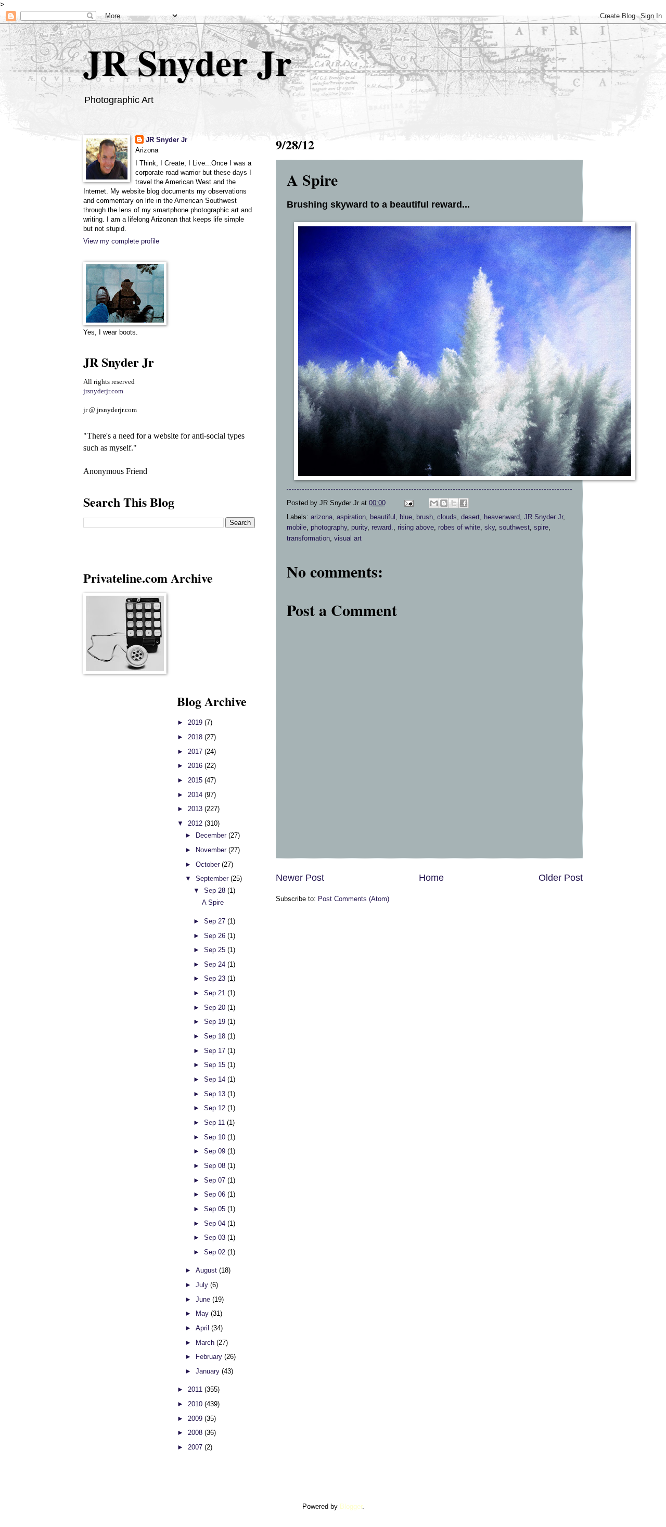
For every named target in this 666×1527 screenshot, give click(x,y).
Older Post (561, 877)
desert (470, 517)
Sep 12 (215, 1108)
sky (489, 527)
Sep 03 (215, 1237)
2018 (196, 737)
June (204, 1299)
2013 (196, 809)
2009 (196, 1418)
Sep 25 (215, 950)
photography (329, 527)
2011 (196, 1389)
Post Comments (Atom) (353, 899)
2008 (196, 1432)
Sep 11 (215, 1122)
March (206, 1342)
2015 (196, 780)
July (203, 1285)
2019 (196, 722)
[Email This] (434, 503)
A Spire (213, 902)
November (212, 850)
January (209, 1371)
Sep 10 (215, 1137)
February (210, 1357)
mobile (296, 527)
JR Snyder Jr (187, 61)
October (209, 864)
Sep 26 (215, 936)
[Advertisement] (114, 848)
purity (359, 527)
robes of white (459, 527)
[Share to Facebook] (463, 503)
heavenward (502, 517)
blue (406, 517)
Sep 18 (215, 1036)
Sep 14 (215, 1079)
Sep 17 (215, 1051)
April (203, 1328)
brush (424, 517)
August (207, 1270)
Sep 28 (215, 890)
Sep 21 (215, 993)
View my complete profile (121, 241)
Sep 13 (215, 1094)
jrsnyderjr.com (103, 391)
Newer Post (300, 877)
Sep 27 (215, 921)
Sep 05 (215, 1209)
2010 (196, 1404)
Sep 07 (215, 1180)
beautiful (382, 517)
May (203, 1313)
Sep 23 (215, 978)
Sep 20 (215, 1007)
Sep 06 (215, 1194)
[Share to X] (454, 503)
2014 (196, 795)
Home (431, 877)
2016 (196, 765)
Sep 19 (215, 1021)
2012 (196, 823)
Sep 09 (215, 1151)
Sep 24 (215, 964)
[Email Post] (408, 503)
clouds (447, 517)
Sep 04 (215, 1223)
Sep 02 (215, 1252)
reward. (382, 527)
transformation (308, 538)
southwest (514, 527)
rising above (416, 527)
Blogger (351, 1506)
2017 (196, 751)
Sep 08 (215, 1166)
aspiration (351, 517)
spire (541, 527)
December (212, 835)
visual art (348, 538)
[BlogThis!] (444, 503)
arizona (321, 517)
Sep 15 (215, 1065)
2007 (196, 1447)
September (213, 878)
